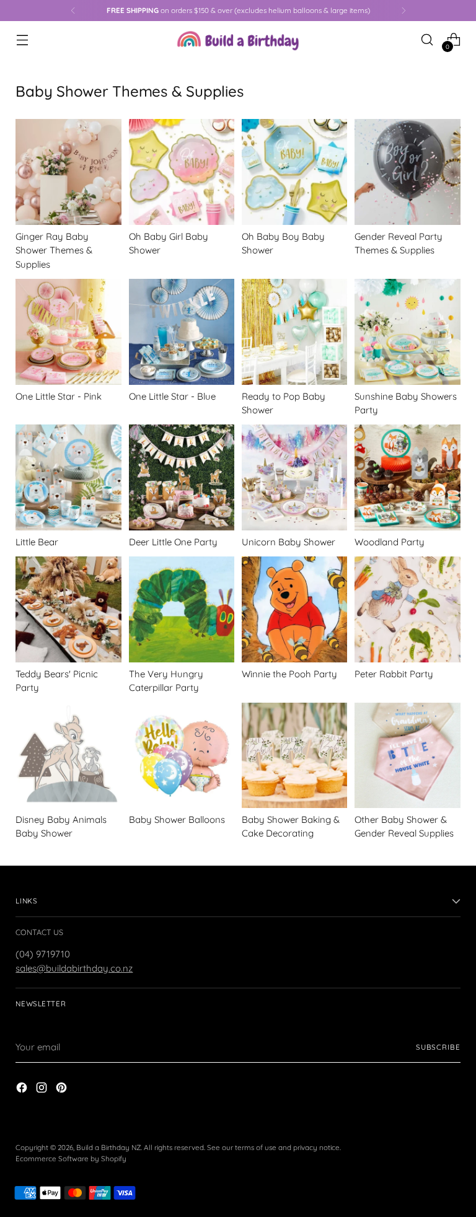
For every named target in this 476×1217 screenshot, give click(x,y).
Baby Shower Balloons (177, 819)
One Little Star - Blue (172, 396)
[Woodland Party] (407, 477)
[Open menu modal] (22, 40)
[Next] (403, 10)
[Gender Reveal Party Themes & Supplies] (407, 171)
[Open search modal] (427, 40)
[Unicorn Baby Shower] (294, 477)
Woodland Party (390, 542)
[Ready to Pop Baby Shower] (294, 331)
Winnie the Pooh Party (289, 674)
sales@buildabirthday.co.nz (74, 968)
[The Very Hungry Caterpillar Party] (181, 609)
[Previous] (73, 10)
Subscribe (438, 1047)
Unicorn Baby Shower (288, 542)
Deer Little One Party (173, 542)
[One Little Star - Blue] (181, 331)
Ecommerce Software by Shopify (70, 1158)
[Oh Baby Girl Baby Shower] (181, 171)
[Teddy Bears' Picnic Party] (68, 609)
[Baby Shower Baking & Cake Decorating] (294, 755)
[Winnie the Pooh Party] (294, 609)
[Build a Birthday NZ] (238, 40)
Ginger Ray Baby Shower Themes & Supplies (53, 250)
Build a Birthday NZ (108, 1147)
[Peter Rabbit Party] (407, 609)
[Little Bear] (68, 477)
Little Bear (36, 542)
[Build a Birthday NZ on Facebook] (22, 1089)
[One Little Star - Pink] (68, 331)
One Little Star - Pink (58, 396)
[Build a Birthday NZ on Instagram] (42, 1089)
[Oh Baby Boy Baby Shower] (294, 171)
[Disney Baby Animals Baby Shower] (68, 755)
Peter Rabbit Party (394, 674)
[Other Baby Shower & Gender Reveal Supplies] (407, 755)
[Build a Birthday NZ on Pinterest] (62, 1089)
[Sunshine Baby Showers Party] (407, 331)
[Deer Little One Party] (181, 477)
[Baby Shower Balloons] (181, 755)
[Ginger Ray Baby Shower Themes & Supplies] (68, 171)
